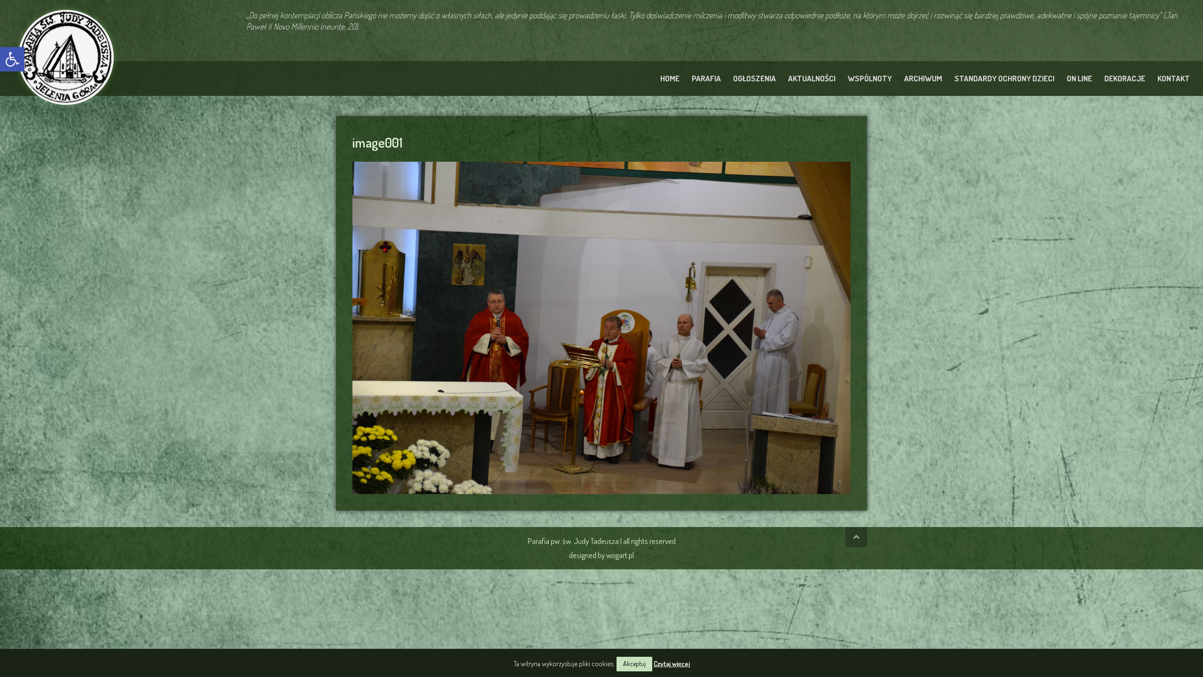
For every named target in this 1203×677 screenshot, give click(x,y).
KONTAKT (1173, 78)
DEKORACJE (1124, 78)
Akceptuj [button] (634, 664)
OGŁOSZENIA (754, 78)
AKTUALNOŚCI (812, 78)
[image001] (601, 326)
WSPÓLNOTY (870, 78)
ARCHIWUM (923, 78)
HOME (670, 78)
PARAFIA (706, 78)
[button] (12, 59)
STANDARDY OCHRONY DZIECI (1004, 78)
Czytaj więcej (672, 663)
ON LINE (1079, 78)
